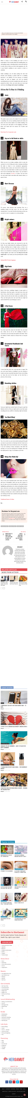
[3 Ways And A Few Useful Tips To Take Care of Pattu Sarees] (23, 578)
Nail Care (16, 900)
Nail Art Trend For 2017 (19, 902)
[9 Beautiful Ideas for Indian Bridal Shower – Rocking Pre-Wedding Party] (14, 779)
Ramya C (2, 708)
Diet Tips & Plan (3, 853)
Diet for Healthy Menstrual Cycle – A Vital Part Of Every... (7, 903)
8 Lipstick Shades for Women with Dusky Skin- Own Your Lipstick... (6, 888)
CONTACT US (12, 518)
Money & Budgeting (6, 1033)
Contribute (7, 1088)
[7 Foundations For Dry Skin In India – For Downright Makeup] (14, 758)
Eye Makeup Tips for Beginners (7, 871)
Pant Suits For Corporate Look (8, 132)
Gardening (4, 962)
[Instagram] (10, 1081)
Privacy (17, 1088)
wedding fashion (20, 526)
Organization (4, 967)
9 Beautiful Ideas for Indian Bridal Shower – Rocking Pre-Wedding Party (14, 788)
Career (3, 1028)
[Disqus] (14, 609)
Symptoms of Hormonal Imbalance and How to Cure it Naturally (20, 856)
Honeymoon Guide (6, 1018)
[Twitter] (17, 1081)
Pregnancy (4, 1045)
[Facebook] (6, 1081)
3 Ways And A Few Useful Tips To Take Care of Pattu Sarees (23, 584)
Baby (16, 885)
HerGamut (20, 547)
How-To (2, 703)
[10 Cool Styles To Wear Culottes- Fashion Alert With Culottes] (5, 578)
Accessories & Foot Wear (7, 945)
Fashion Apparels (4, 526)
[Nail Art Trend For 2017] (21, 897)
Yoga (3, 995)
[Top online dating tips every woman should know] (21, 913)
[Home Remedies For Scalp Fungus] (7, 913)
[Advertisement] (14, 19)
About (3, 1088)
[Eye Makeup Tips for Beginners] (7, 865)
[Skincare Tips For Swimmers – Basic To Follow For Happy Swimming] (14, 737)
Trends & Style (5, 955)
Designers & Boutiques (6, 950)
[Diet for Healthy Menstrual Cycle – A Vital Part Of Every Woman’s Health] (7, 897)
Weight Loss (4, 992)
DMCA (24, 1088)
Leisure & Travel (5, 1031)
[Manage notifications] (24, 1095)
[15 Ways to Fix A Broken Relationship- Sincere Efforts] (14, 718)
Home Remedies (17, 853)
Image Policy (5, 1091)
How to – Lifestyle (5, 1029)
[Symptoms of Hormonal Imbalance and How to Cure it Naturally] (21, 849)
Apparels (2, 580)
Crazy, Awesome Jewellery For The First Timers (19, 536)
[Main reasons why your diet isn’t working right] (7, 849)
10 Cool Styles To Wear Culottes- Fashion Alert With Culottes (4, 584)
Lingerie (3, 953)
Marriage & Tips (5, 1004)
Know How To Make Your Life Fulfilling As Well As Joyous (8, 536)
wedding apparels (12, 526)
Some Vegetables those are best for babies (21, 887)
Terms (21, 1088)
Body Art (3, 948)
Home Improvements (6, 964)
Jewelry (3, 951)
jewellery (13, 173)
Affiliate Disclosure (21, 1091)
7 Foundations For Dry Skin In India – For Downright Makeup (14, 767)
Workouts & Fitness (6, 994)
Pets (3, 1034)
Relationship (3, 724)
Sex (2, 1008)
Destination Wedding (6, 1017)
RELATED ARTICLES (9, 570)
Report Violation (12, 1091)
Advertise (13, 1088)
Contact (14, 1093)
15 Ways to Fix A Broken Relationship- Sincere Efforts (14, 726)
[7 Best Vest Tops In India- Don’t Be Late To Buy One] (14, 578)
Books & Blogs (5, 1026)
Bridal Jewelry (4, 1014)
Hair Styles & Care (5, 975)
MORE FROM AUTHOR (10, 572)
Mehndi (3, 978)
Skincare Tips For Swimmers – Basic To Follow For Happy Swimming (13, 746)
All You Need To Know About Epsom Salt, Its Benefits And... (20, 871)
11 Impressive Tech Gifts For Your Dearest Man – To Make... (13, 706)
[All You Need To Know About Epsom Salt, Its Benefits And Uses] (21, 865)
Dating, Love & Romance (19, 916)
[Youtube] (21, 1081)
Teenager (4, 1047)
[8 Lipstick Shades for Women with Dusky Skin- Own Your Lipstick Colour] (7, 881)
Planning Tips (4, 1020)
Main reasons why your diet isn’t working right (6, 855)
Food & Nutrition (5, 987)
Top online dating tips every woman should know (20, 919)
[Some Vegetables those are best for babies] (21, 881)
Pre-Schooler (4, 1043)
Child (3, 1042)
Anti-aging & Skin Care (5, 743)
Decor (3, 961)
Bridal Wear (3, 785)
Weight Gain (4, 990)
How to (3, 965)
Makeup (2, 869)
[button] (22, 1)
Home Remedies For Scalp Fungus (5, 919)
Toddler (3, 1048)
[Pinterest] (14, 1081)
